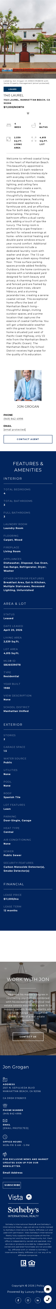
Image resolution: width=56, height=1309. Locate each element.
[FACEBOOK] (18, 1300)
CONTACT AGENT (28, 439)
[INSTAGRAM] (28, 1300)
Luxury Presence (37, 1291)
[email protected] (41, 83)
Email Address (13, 1172)
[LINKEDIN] (38, 1300)
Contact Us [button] (28, 1036)
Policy (40, 1285)
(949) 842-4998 (13, 418)
